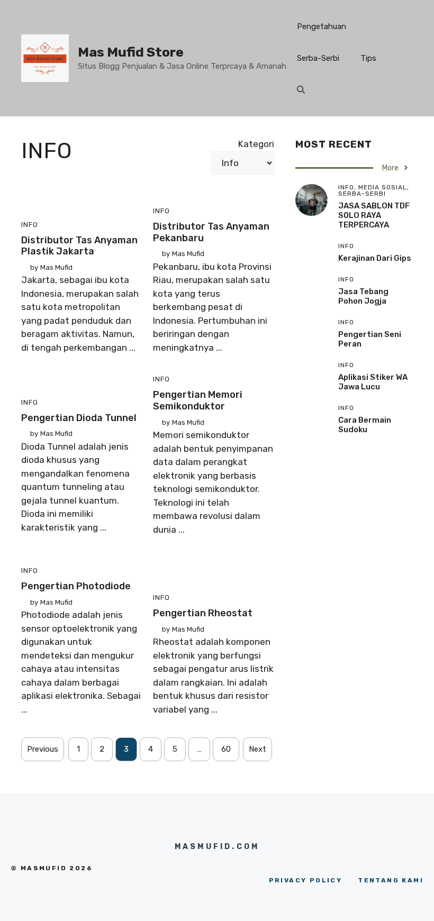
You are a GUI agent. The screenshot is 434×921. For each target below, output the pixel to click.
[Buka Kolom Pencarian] (300, 90)
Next (257, 749)
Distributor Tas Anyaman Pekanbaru (211, 232)
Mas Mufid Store (131, 52)
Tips (368, 58)
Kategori (256, 144)
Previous (42, 749)
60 (226, 749)
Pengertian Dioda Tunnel (79, 418)
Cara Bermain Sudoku (364, 424)
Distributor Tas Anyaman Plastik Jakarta (79, 246)
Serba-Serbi (318, 58)
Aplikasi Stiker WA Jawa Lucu (373, 381)
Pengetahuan (321, 26)
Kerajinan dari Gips (374, 258)
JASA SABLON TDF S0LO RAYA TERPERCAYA (374, 215)
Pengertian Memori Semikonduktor (197, 400)
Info (29, 225)
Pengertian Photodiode (76, 586)
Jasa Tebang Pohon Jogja (363, 296)
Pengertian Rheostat (202, 613)
